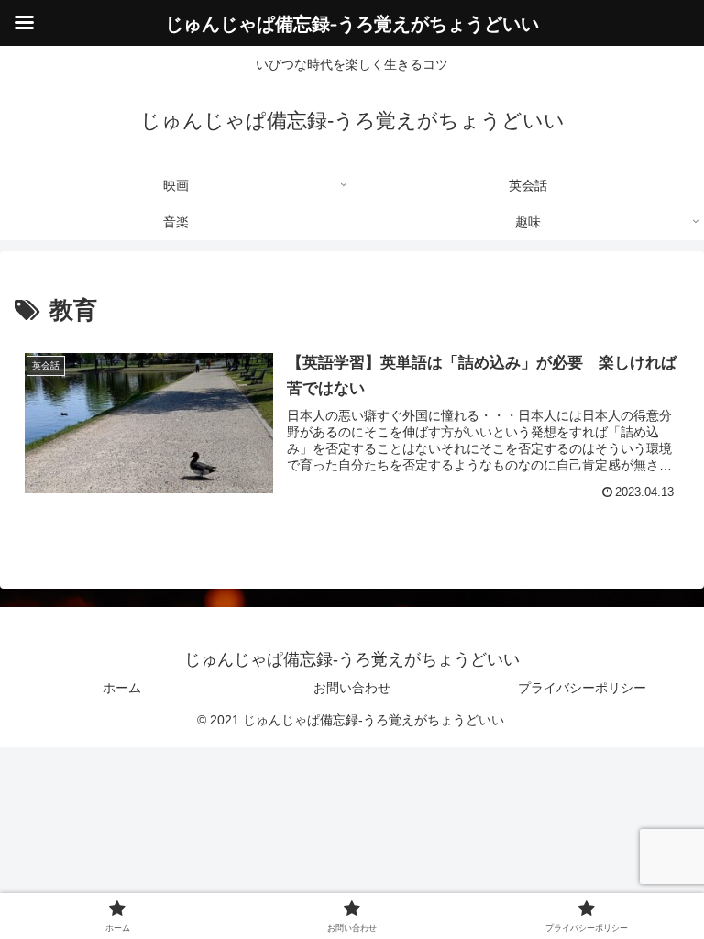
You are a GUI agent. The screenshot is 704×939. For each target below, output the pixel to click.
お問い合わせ (352, 687)
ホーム (122, 687)
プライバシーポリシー (582, 687)
